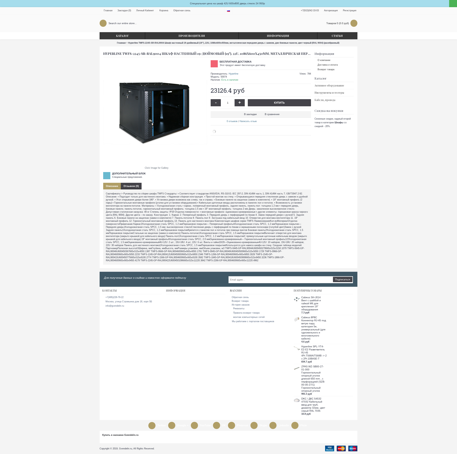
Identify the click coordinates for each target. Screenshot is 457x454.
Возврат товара (326, 69)
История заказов (241, 304)
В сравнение (272, 114)
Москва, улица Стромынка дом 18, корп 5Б (129, 301)
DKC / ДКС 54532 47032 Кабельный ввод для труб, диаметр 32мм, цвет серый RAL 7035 (313, 404)
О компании (324, 60)
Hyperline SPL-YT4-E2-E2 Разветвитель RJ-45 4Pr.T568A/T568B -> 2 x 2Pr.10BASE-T (314, 352)
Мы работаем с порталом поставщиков (253, 321)
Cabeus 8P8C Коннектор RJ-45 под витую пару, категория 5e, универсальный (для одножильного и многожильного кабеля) (313, 328)
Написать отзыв (248, 121)
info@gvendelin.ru (115, 305)
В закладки (250, 114)
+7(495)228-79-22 (115, 297)
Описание (112, 186)
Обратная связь (240, 297)
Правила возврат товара (246, 312)
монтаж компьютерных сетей (249, 317)
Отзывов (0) (131, 186)
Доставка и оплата (328, 64)
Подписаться (342, 279)
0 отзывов (232, 121)
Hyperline (233, 73)
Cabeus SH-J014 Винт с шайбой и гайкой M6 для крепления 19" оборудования (311, 303)
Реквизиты (238, 308)
